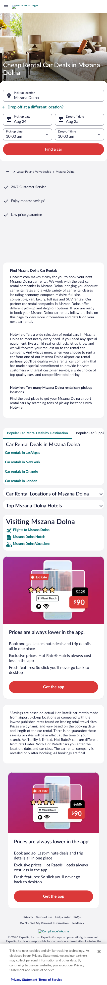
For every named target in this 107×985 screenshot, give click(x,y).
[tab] (37, 433)
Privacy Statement (24, 980)
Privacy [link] (28, 917)
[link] (53, 531)
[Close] (99, 951)
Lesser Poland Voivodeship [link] (33, 171)
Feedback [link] (78, 923)
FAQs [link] (77, 917)
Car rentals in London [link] (21, 481)
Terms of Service (50, 980)
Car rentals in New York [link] (22, 462)
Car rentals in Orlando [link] (21, 471)
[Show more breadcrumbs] (7, 171)
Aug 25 (72, 122)
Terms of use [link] (44, 917)
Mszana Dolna (26, 98)
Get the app (53, 687)
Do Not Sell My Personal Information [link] (44, 923)
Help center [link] (62, 917)
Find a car (53, 149)
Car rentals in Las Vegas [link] (22, 453)
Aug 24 (20, 122)
